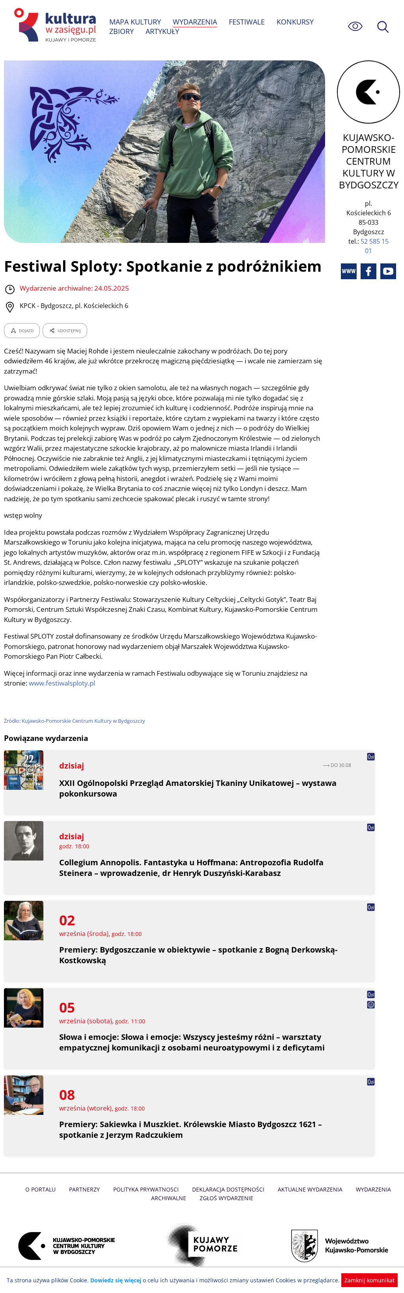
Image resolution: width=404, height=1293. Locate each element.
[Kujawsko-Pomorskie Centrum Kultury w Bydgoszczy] (64, 1246)
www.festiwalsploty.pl (62, 683)
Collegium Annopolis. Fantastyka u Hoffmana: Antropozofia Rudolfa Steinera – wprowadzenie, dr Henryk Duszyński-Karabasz (191, 867)
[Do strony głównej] (53, 26)
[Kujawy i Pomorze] (202, 1246)
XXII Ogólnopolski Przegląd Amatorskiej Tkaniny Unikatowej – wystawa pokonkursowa (198, 788)
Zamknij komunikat (369, 1280)
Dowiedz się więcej (115, 1280)
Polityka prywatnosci (146, 1189)
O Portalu (40, 1189)
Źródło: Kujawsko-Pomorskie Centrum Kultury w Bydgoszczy (74, 720)
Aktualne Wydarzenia (310, 1189)
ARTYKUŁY (162, 31)
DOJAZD (26, 330)
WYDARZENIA (195, 21)
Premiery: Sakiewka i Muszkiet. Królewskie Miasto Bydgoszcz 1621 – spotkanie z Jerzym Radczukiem (190, 1129)
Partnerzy (84, 1189)
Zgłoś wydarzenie (226, 1198)
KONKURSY (295, 21)
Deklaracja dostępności (228, 1189)
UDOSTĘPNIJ (69, 330)
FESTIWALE (247, 21)
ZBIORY (121, 31)
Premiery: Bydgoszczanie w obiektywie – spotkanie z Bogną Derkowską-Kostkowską (198, 955)
